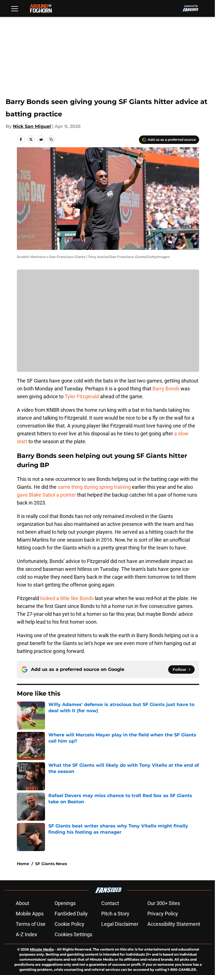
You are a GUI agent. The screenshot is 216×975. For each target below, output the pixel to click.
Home (23, 863)
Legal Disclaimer (119, 924)
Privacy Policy (162, 914)
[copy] (51, 139)
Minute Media (42, 949)
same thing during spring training (94, 487)
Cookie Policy (69, 924)
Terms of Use (31, 924)
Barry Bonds (165, 389)
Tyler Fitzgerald (82, 396)
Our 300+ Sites (163, 903)
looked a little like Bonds (67, 598)
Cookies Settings (73, 934)
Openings (65, 903)
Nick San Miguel (32, 126)
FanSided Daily (71, 914)
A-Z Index (26, 934)
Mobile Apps (30, 914)
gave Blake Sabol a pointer (46, 495)
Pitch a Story (115, 914)
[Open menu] (14, 8)
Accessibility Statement (173, 924)
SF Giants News (51, 863)
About (22, 903)
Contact (110, 903)
